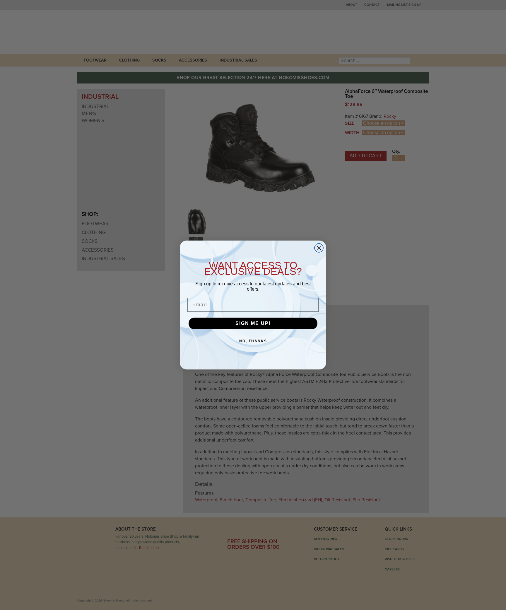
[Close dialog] (318, 247)
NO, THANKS (253, 341)
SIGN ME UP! (253, 323)
